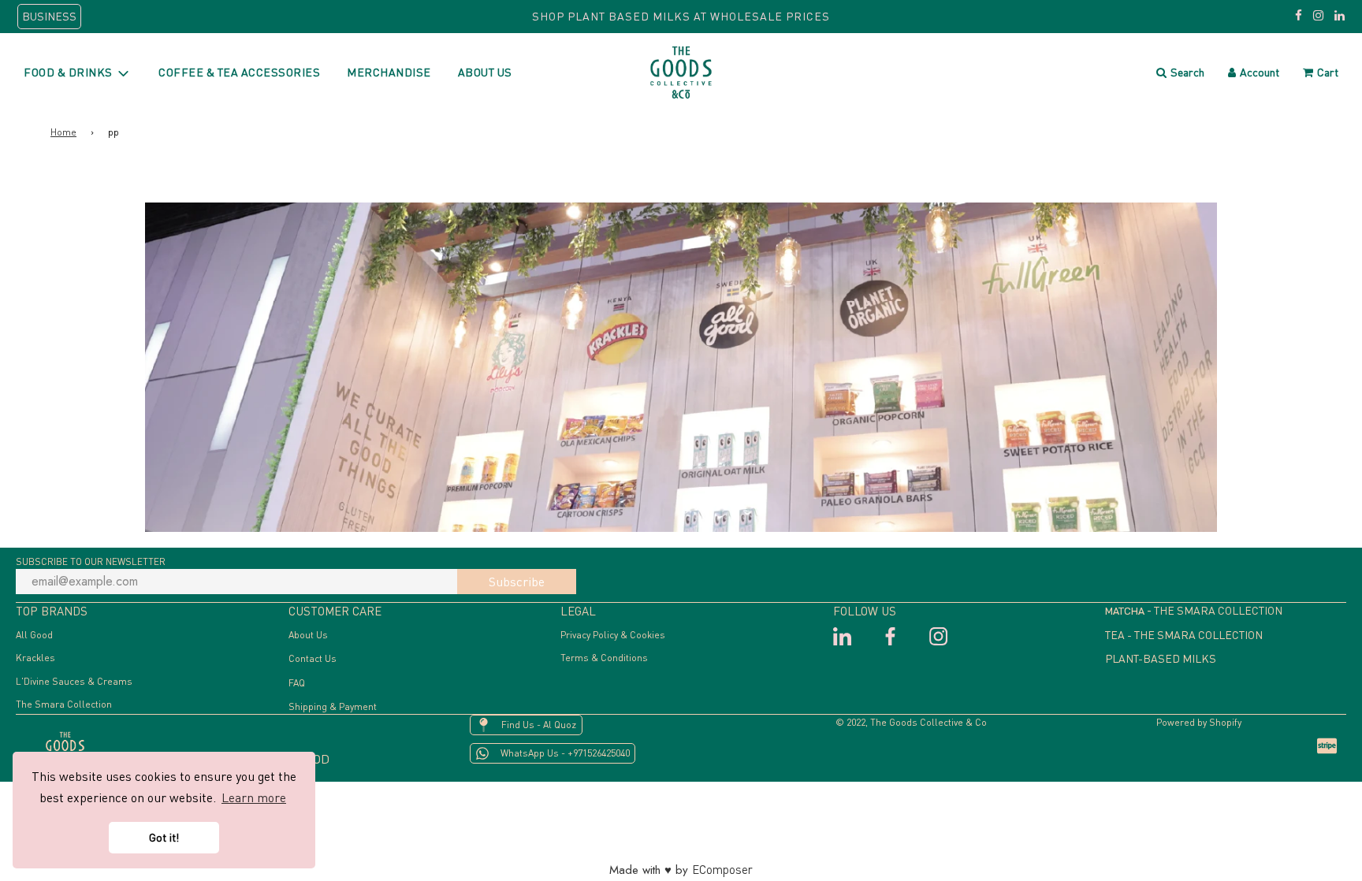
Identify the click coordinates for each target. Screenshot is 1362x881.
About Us (308, 635)
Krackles (35, 658)
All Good (34, 635)
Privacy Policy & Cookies (612, 635)
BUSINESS (49, 16)
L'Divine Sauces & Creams (74, 681)
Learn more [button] (253, 797)
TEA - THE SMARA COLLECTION (1184, 634)
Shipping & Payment (332, 706)
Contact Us (312, 658)
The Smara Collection (64, 704)
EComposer (722, 869)
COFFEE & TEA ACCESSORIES (239, 72)
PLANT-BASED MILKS (1160, 658)
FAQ (296, 683)
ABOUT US (485, 72)
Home (63, 132)
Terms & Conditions (604, 658)
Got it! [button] (164, 837)
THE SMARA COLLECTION (1218, 610)
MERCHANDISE (389, 72)
